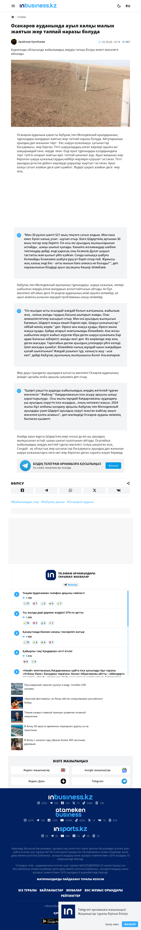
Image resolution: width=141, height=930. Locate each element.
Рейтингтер (70, 896)
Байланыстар (51, 890)
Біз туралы (27, 890)
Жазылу (130, 924)
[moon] (119, 5)
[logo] (66, 5)
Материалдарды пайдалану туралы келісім (70, 879)
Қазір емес (112, 924)
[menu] (13, 5)
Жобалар (74, 890)
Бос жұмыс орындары (104, 890)
